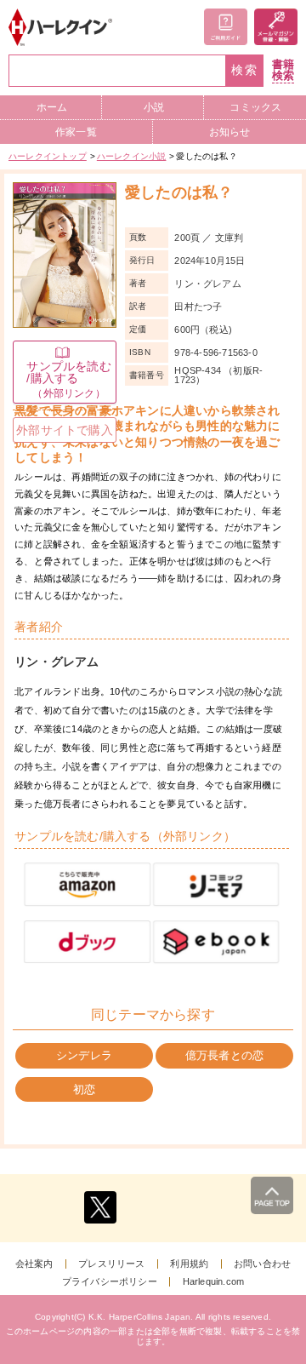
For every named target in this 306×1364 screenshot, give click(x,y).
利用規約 (189, 1264)
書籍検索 (283, 70)
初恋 (84, 1089)
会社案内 (34, 1264)
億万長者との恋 (224, 1055)
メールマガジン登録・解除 (276, 27)
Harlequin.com (214, 1282)
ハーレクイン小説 (132, 156)
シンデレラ (84, 1055)
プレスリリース (111, 1264)
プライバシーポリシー (109, 1282)
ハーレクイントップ (47, 156)
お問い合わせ (262, 1264)
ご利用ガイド (225, 27)
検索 (244, 70)
